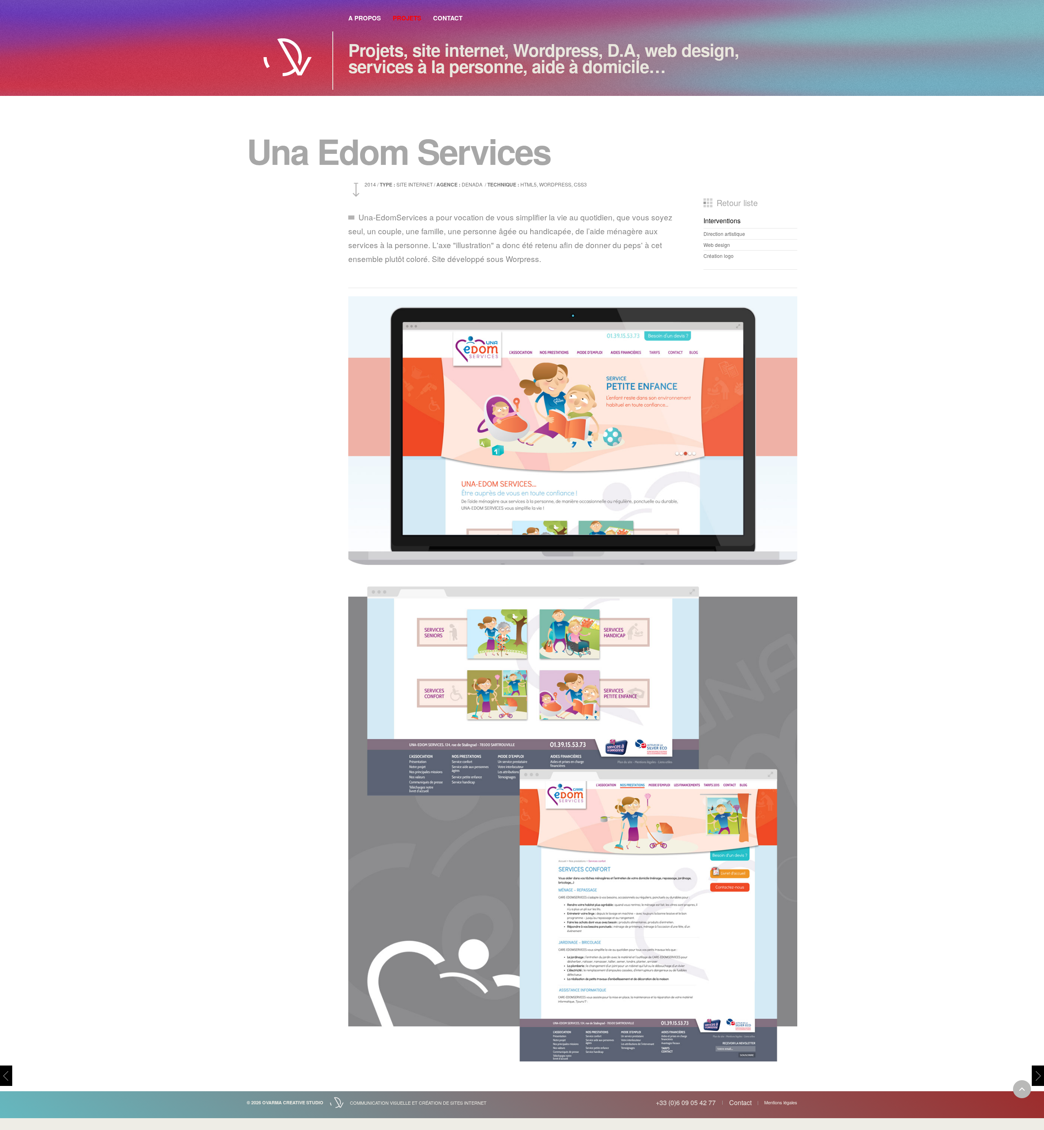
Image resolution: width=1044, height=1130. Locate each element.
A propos (364, 17)
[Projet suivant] (1038, 1076)
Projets (407, 17)
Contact (447, 17)
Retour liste (737, 202)
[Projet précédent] (6, 1076)
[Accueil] (287, 53)
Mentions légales (780, 1102)
